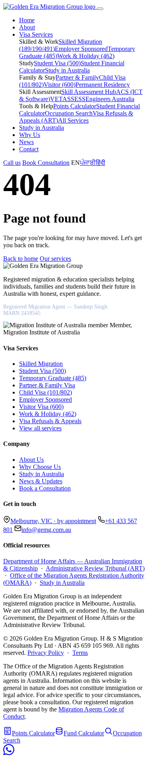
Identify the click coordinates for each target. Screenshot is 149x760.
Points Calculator (74, 106)
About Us (31, 459)
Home (27, 20)
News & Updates (40, 481)
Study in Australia (67, 70)
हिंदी (100, 162)
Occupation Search (69, 113)
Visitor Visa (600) (41, 406)
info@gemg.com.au (46, 529)
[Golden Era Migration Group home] (50, 6)
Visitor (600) (59, 84)
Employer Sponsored (81, 48)
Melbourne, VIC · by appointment (53, 521)
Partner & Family (77, 77)
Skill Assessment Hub (88, 91)
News (26, 142)
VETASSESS (67, 99)
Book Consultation (46, 162)
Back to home (20, 258)
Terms (80, 652)
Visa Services (36, 34)
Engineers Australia (109, 99)
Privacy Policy (45, 652)
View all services (40, 428)
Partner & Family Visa (47, 385)
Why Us (29, 134)
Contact (29, 149)
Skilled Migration (41, 363)
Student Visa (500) (57, 63)
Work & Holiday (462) (85, 56)
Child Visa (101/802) (45, 392)
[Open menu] (100, 9)
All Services (73, 120)
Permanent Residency (102, 84)
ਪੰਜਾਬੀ (88, 162)
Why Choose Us (40, 466)
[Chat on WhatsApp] (8, 753)
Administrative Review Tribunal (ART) (95, 568)
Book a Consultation (45, 488)
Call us (12, 162)
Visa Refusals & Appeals (50, 421)
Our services (55, 258)
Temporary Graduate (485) (52, 378)
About (27, 27)
